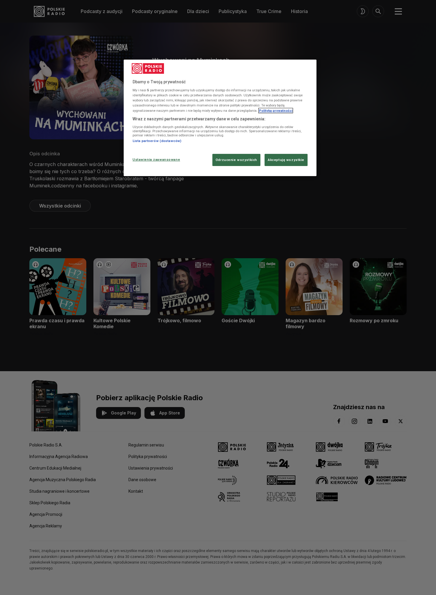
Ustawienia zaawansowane (156, 159)
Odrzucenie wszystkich (236, 160)
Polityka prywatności (275, 111)
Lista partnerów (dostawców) (157, 141)
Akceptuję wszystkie (286, 160)
